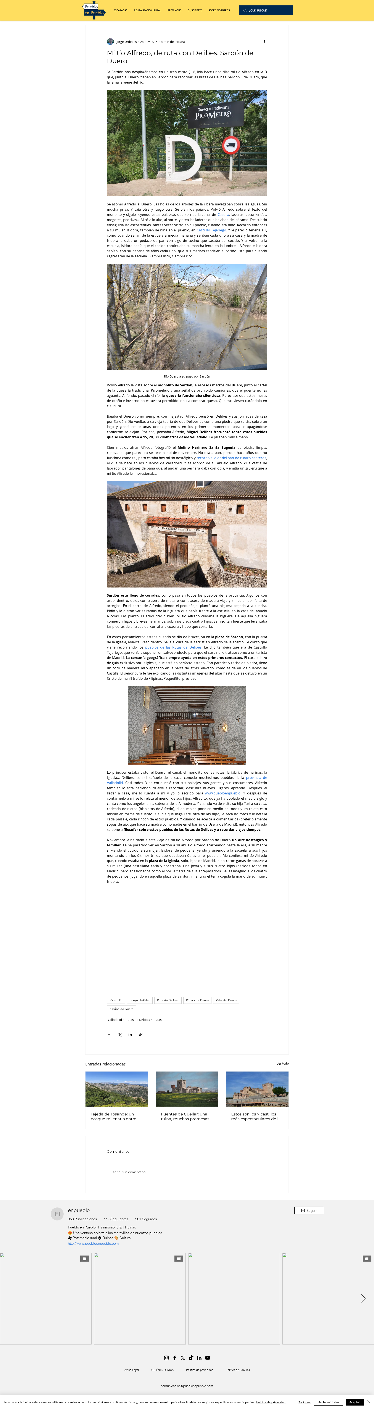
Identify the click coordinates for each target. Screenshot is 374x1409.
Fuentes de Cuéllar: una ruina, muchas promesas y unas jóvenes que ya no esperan (187, 1116)
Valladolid (116, 1000)
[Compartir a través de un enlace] (141, 1034)
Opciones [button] (304, 1402)
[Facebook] (175, 1358)
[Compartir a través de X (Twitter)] (120, 1034)
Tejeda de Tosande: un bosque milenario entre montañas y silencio (113, 1116)
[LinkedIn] (199, 1358)
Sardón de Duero (121, 1009)
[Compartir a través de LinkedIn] (130, 1034)
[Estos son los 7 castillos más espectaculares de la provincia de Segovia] (257, 1089)
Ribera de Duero (197, 1000)
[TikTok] (191, 1358)
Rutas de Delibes (138, 1020)
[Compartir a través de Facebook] (109, 1034)
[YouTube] (208, 1358)
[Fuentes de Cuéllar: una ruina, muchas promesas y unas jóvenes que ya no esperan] (187, 1089)
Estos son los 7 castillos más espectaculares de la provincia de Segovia (256, 1116)
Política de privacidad (270, 1402)
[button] (147, 10)
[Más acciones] (264, 41)
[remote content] (187, 938)
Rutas (157, 1020)
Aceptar (354, 1402)
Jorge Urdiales (140, 1000)
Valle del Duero (226, 1000)
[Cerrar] (368, 1402)
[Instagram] (166, 1358)
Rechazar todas (328, 1402)
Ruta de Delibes (168, 1000)
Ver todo (283, 1063)
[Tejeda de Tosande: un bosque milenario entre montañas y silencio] (116, 1089)
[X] (183, 1358)
